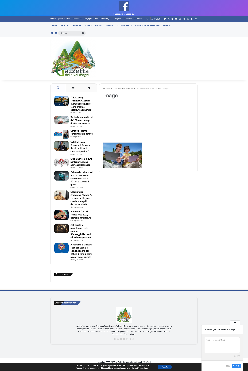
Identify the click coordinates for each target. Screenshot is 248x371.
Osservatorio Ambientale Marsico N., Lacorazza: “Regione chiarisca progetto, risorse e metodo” (81, 198)
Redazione (77, 19)
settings (144, 368)
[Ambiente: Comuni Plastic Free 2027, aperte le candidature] (61, 215)
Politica (99, 25)
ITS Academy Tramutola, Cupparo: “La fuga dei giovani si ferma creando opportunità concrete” (81, 103)
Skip (228, 366)
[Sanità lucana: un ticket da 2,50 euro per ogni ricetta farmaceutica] (61, 120)
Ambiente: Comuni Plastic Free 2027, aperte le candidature (81, 214)
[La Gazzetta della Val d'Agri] (73, 58)
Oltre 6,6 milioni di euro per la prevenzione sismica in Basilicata (81, 161)
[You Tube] (124, 339)
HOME (54, 25)
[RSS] (133, 339)
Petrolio (64, 25)
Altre (165, 25)
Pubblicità (128, 19)
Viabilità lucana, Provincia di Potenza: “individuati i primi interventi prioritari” (80, 147)
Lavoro (109, 25)
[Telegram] (130, 339)
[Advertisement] (149, 58)
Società (88, 25)
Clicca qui (130, 14)
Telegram (117, 19)
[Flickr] (120, 339)
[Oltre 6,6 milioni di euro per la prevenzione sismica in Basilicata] (61, 162)
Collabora (138, 19)
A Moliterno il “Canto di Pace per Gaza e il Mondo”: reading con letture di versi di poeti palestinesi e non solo (81, 250)
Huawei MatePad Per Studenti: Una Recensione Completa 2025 (136, 89)
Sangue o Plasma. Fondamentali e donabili (82, 132)
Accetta (165, 367)
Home (107, 89)
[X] (117, 339)
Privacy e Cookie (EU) (103, 19)
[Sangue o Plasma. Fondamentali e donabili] (61, 134)
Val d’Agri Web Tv (124, 25)
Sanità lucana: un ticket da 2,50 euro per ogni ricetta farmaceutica (82, 120)
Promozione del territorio (147, 25)
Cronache (76, 25)
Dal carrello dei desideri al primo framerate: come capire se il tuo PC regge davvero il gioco (81, 178)
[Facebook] (114, 339)
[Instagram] (127, 339)
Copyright (88, 19)
